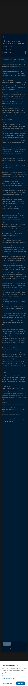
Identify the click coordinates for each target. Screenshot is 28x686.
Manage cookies (7, 683)
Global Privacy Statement (8, 678)
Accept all (20, 683)
